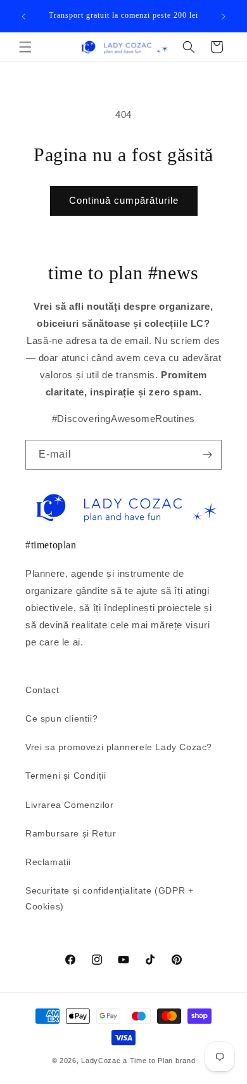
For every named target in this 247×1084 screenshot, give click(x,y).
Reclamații (48, 862)
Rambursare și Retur (70, 833)
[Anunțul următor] (224, 16)
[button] (25, 47)
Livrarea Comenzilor (69, 805)
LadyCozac (100, 1060)
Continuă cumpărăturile (124, 200)
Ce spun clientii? (61, 718)
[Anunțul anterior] (23, 16)
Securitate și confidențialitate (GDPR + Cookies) (109, 898)
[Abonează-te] (207, 455)
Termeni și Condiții (65, 775)
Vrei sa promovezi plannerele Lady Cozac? (118, 747)
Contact (42, 690)
